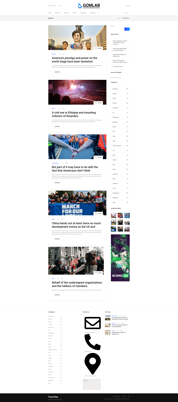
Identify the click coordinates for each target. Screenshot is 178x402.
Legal (120, 155)
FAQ (129, 396)
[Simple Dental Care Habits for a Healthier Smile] (107, 332)
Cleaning (120, 103)
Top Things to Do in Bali (118, 66)
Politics (120, 169)
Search (112, 26)
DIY (120, 112)
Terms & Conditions (116, 396)
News (120, 164)
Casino (120, 98)
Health (120, 136)
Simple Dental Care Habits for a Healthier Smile (119, 55)
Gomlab (100, 48)
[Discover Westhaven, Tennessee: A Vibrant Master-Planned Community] (107, 317)
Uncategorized (120, 193)
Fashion (74, 12)
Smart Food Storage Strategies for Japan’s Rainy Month (119, 49)
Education (66, 12)
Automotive (120, 88)
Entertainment (120, 117)
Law (120, 150)
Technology (83, 12)
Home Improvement (120, 145)
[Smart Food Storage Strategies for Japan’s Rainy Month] (107, 325)
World (120, 202)
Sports (120, 178)
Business (57, 12)
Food (120, 131)
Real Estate (120, 174)
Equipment (120, 122)
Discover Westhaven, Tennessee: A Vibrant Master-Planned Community (120, 42)
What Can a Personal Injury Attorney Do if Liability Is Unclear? (120, 61)
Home (49, 12)
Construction (120, 107)
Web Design (120, 197)
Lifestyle (120, 159)
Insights (124, 396)
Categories (92, 12)
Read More (57, 72)
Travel (120, 188)
